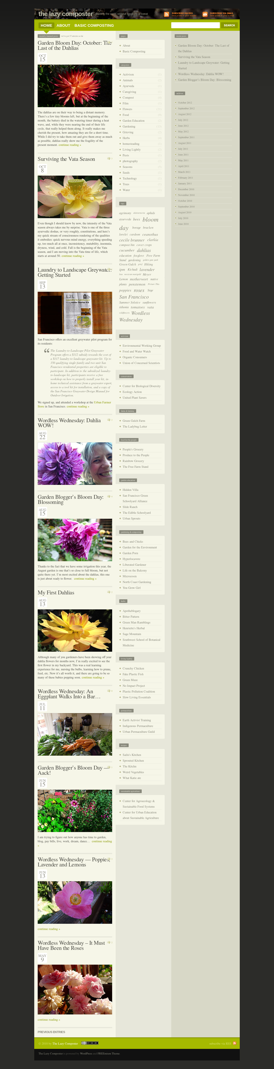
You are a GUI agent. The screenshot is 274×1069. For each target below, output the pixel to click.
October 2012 (185, 102)
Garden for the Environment (140, 547)
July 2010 (183, 218)
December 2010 (186, 189)
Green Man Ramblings (136, 622)
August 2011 (184, 143)
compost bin (126, 245)
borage (136, 227)
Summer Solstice (129, 302)
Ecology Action (132, 392)
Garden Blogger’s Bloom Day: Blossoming (204, 80)
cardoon (135, 234)
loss (121, 274)
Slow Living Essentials (137, 697)
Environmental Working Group (142, 346)
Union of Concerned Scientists (141, 363)
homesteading (131, 144)
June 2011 (183, 154)
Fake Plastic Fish (133, 674)
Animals (128, 80)
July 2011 (183, 148)
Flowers (127, 109)
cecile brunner (131, 240)
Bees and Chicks (133, 541)
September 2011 (186, 137)
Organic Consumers (135, 357)
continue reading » (70, 145)
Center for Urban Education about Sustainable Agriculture (141, 815)
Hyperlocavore (131, 559)
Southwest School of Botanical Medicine (141, 642)
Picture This (153, 284)
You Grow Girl (132, 588)
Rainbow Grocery (133, 461)
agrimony (125, 213)
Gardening (129, 126)
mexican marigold (132, 274)
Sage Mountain (132, 634)
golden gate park (150, 259)
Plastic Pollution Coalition (139, 691)
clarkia (152, 239)
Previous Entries (51, 1032)
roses (139, 290)
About (63, 25)
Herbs (126, 138)
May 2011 (183, 160)
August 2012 (184, 114)
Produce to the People (136, 455)
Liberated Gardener (134, 565)
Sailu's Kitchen (132, 755)
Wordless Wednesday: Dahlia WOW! (201, 74)
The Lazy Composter (66, 13)
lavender (147, 269)
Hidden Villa (130, 490)
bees (136, 219)
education (125, 255)
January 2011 (185, 183)
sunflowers (149, 302)
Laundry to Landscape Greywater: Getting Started (203, 65)
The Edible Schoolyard (137, 513)
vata (150, 306)
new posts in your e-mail (222, 15)
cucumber (126, 250)
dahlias (144, 250)
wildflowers (124, 312)
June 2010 (183, 223)
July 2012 (183, 119)
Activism (128, 74)
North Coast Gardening (137, 582)
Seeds (126, 172)
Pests (126, 155)
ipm (122, 269)
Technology (130, 178)
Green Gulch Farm (134, 421)
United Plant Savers (135, 397)
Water (126, 190)
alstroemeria (139, 212)
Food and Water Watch (137, 351)
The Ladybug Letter (135, 426)
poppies (125, 290)
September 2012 (186, 108)
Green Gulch (127, 264)
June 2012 (183, 125)
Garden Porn (130, 553)
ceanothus (150, 234)
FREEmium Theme (109, 1053)
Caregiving (129, 92)
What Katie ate (132, 778)
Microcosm (130, 576)
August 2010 (184, 212)
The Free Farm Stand (135, 467)
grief (140, 264)
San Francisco (134, 296)
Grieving (128, 132)
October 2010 (185, 200)
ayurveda (125, 219)
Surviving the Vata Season (194, 57)
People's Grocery (133, 449)
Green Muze (130, 680)
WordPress (86, 1053)
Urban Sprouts (131, 518)
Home (46, 25)
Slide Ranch (130, 507)
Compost (128, 97)
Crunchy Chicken (133, 668)
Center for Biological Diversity (142, 386)
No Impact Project (134, 686)
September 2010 (186, 206)
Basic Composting (94, 25)
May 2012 (183, 131)
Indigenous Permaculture (138, 726)
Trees (126, 184)
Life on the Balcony (135, 570)
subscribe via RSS (220, 1043)
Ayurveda (128, 86)
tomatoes (138, 306)
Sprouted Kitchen (133, 760)
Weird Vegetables (133, 772)
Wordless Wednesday (134, 316)
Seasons (128, 167)
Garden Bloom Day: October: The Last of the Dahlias (203, 48)
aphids (151, 213)
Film (125, 103)
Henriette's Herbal (134, 628)
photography (130, 161)
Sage (150, 290)
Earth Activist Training (137, 720)
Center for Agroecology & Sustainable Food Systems (139, 803)
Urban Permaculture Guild (139, 732)
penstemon (137, 284)
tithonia (124, 307)
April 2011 (183, 166)
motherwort (139, 278)
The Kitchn (129, 766)
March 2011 (184, 171)
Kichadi (132, 269)
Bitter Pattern (131, 616)
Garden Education (133, 120)
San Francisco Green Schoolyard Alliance (135, 498)
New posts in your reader (184, 15)
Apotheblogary (132, 611)
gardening (134, 260)
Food (126, 115)
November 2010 (186, 195)
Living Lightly (132, 149)
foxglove (139, 255)
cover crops (144, 245)
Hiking (148, 264)
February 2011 (185, 177)
